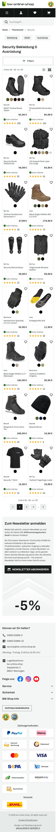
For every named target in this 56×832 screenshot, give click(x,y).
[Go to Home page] (19, 4)
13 (44, 389)
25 (18, 442)
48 (18, 229)
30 (18, 389)
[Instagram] (28, 679)
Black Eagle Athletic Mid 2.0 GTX (40, 215)
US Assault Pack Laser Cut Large (39, 162)
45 (44, 176)
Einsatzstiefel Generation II (40, 109)
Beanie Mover (35, 427)
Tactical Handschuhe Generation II (13, 215)
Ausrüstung (42, 38)
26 (44, 336)
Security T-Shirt (10, 480)
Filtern (30, 61)
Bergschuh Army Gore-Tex (14, 428)
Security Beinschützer (13, 267)
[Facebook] (20, 679)
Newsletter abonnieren (30, 569)
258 (19, 123)
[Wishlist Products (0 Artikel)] (35, 12)
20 (18, 336)
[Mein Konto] (21, 12)
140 (44, 123)
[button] (28, 686)
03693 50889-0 (15, 635)
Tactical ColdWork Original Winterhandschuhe (37, 375)
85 (18, 176)
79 (44, 229)
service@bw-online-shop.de (21, 646)
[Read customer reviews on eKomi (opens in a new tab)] (51, 4)
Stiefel (27, 38)
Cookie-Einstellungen (28, 820)
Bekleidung (12, 38)
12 (44, 282)
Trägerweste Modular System (38, 268)
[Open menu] (7, 12)
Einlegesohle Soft (37, 321)
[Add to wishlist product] (25, 76)
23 (18, 282)
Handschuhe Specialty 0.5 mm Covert (14, 322)
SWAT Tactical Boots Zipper (13, 109)
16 (18, 493)
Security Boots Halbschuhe (10, 162)
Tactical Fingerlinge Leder (40, 480)
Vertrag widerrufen (17, 708)
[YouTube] (36, 679)
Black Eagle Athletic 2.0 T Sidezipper (15, 375)
